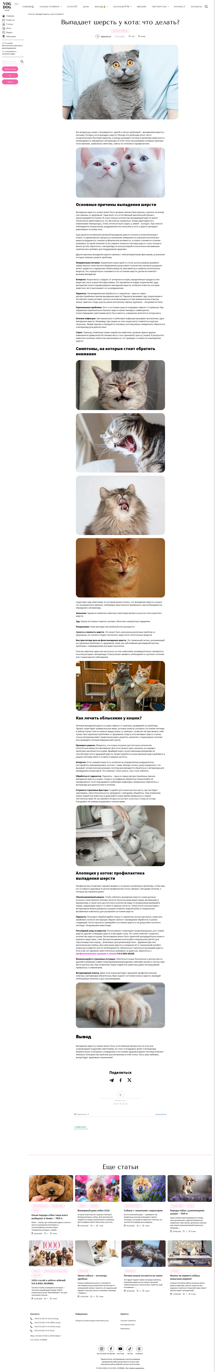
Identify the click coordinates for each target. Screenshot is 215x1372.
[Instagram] (101, 1349)
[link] (10, 81)
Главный (31, 14)
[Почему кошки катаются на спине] (143, 1253)
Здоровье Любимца (120, 31)
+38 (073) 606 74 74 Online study (47, 1326)
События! (94, 1206)
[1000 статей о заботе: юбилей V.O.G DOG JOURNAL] (51, 1253)
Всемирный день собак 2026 (94, 1210)
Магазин (141, 6)
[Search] (22, 61)
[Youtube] (120, 1349)
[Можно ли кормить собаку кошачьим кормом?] (190, 1253)
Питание (175, 1271)
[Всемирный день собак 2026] (97, 1188)
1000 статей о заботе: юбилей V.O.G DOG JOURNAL (48, 1282)
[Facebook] (111, 1349)
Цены (86, 6)
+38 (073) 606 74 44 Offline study (47, 1322)
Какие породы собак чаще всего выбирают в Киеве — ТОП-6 (49, 1216)
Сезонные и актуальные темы (55, 1271)
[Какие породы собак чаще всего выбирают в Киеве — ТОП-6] (51, 1188)
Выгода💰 (100, 6)
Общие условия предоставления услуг (92, 1320)
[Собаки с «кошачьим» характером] (143, 1188)
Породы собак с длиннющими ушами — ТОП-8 (187, 1212)
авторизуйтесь (161, 1114)
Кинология (83, 1271)
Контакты (196, 6)
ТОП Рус (36, 1210)
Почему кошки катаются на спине (143, 1275)
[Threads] (139, 1349)
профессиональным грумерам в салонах (96, 953)
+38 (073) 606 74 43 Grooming (46, 1318)
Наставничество (127, 1324)
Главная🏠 (28, 6)
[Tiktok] (130, 1349)
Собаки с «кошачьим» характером (143, 1210)
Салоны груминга (49, 6)
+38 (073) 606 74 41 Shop (44, 1330)
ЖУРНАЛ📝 (179, 6)
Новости (82, 1206)
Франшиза (125, 1328)
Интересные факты (40, 1206)
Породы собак (57, 1206)
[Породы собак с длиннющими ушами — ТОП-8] (190, 1188)
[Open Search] (206, 6)
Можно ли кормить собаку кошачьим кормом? (185, 1277)
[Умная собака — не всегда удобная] (97, 1253)
